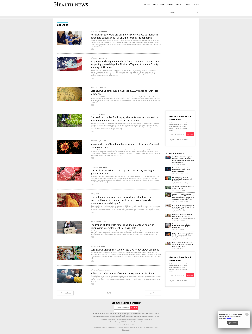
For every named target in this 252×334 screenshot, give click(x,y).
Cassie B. (182, 229)
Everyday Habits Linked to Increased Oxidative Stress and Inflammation (182, 179)
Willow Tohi (182, 164)
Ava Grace (182, 190)
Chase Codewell (184, 201)
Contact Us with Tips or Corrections (126, 324)
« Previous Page (65, 293)
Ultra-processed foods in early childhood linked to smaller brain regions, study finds (182, 244)
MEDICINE (170, 4)
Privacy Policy (126, 330)
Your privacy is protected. (175, 139)
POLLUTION (179, 4)
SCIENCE (147, 4)
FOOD (154, 4)
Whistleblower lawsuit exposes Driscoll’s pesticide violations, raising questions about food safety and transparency (183, 159)
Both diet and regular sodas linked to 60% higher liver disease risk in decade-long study (183, 207)
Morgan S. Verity (184, 173)
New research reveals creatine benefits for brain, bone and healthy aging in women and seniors (183, 216)
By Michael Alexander (104, 270)
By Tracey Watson (103, 222)
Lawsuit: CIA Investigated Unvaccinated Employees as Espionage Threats (181, 169)
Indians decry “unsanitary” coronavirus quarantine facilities (122, 273)
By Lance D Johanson (104, 194)
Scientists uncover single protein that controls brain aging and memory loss (182, 225)
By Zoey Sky (102, 114)
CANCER (187, 4)
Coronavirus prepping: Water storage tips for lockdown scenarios (125, 249)
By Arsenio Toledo (103, 31)
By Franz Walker (103, 167)
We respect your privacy (116, 316)
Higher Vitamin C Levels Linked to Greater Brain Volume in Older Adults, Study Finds (182, 235)
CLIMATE (196, 4)
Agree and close (232, 323)
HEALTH (161, 4)
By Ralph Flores (102, 87)
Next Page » (153, 293)
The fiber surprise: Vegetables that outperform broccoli (183, 187)
